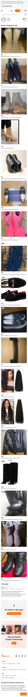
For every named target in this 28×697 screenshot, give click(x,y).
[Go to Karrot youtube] (22, 656)
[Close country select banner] (26, 2)
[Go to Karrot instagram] (19, 656)
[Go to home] (1, 11)
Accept (24, 694)
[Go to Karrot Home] (5, 656)
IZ (6, 587)
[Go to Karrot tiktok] (25, 656)
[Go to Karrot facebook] (16, 656)
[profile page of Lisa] (3, 19)
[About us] (22, 10)
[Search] (25, 14)
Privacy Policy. (22, 690)
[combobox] (12, 14)
